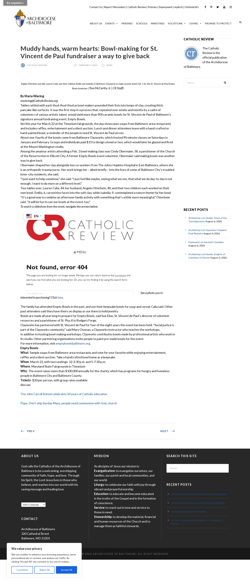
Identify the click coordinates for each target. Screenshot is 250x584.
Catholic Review (137, 7)
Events (110, 23)
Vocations (175, 23)
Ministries (157, 23)
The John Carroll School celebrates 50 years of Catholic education (63, 394)
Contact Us (95, 7)
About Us (96, 23)
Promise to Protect (218, 23)
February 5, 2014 (88, 65)
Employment (166, 7)
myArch (178, 7)
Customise (22, 569)
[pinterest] (211, 7)
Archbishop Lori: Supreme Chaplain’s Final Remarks (198, 502)
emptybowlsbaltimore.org (73, 343)
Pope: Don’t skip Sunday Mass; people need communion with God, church (68, 403)
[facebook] (205, 7)
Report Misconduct (115, 7)
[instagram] (231, 7)
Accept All (66, 569)
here (60, 297)
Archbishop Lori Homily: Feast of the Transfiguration (199, 494)
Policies (152, 7)
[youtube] (224, 7)
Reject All (44, 569)
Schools (141, 23)
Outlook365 (192, 7)
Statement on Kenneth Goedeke (206, 242)
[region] (44, 560)
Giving (193, 23)
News (109, 65)
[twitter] (217, 7)
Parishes (127, 23)
